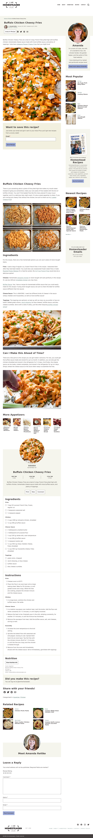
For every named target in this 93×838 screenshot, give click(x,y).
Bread (79, 115)
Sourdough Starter (81, 117)
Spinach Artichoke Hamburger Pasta (83, 228)
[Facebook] (81, 824)
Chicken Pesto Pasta (22, 710)
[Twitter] (88, 824)
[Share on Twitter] (21, 31)
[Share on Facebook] (17, 31)
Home (58, 4)
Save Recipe (11, 144)
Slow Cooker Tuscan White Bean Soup (71, 211)
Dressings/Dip (37, 425)
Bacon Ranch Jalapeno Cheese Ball (37, 430)
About (63, 4)
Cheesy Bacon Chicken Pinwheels (27, 429)
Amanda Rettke (13, 26)
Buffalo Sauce (7, 284)
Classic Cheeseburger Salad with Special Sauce (71, 228)
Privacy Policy (85, 828)
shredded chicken (22, 280)
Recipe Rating (7, 771)
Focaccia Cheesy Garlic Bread (47, 429)
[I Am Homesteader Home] (11, 4)
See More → (68, 234)
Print (27, 492)
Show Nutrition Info (11, 662)
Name (5, 797)
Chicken (10, 18)
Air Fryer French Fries (42, 271)
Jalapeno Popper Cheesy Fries (27, 44)
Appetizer (10, 27)
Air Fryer (79, 81)
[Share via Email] (27, 31)
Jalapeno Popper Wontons (6, 429)
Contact (83, 4)
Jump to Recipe (10, 31)
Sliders (15, 425)
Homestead (70, 4)
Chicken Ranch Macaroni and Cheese (83, 107)
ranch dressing (26, 302)
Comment (41, 492)
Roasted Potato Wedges (11, 271)
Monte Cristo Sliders (16, 429)
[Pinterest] (78, 824)
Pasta (79, 103)
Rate (33, 492)
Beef (67, 224)
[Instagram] (85, 824)
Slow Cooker (18, 720)
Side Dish (80, 92)
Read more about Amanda (78, 66)
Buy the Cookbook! (78, 181)
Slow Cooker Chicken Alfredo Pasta (22, 722)
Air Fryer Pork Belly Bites (82, 83)
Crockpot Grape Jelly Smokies (57, 429)
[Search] (88, 5)
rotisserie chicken (23, 278)
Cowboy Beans (83, 94)
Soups (46, 708)
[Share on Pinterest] (24, 31)
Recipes (77, 4)
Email (8, 136)
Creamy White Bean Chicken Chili (52, 711)
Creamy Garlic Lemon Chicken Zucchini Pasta (52, 723)
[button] (29, 465)
